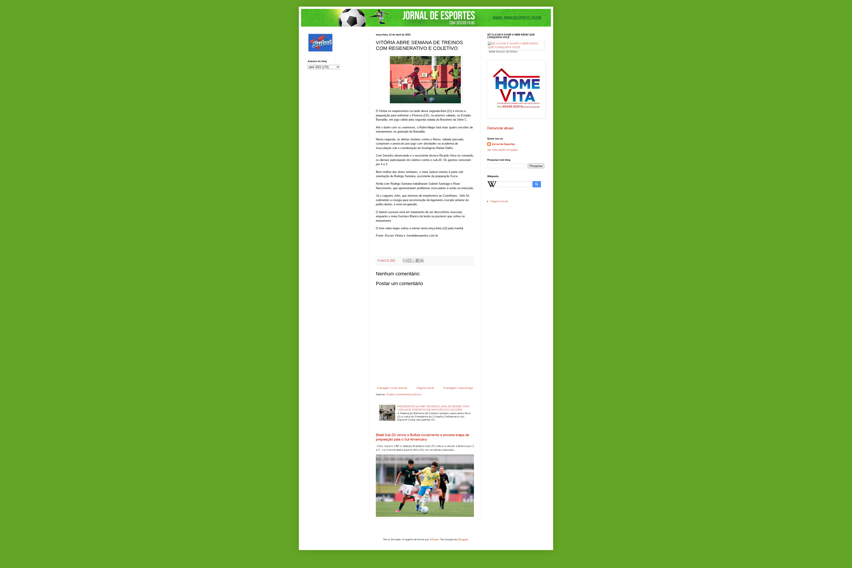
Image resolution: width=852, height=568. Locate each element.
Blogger (463, 539)
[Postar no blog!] (409, 260)
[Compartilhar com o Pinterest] (422, 260)
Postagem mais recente (392, 388)
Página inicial (425, 388)
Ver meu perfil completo (502, 149)
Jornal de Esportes (503, 144)
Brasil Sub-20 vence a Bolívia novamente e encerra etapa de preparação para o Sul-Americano (422, 437)
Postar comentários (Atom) (404, 394)
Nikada (434, 539)
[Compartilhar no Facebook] (417, 260)
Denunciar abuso (500, 128)
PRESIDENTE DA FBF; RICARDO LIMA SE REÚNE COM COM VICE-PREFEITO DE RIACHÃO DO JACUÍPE (433, 408)
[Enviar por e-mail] (405, 260)
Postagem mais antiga (458, 388)
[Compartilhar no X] (413, 260)
